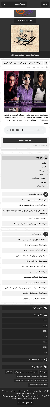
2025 (45, 326)
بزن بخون (16, 391)
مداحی (43, 182)
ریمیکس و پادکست (39, 178)
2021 (45, 347)
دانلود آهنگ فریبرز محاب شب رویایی (33, 266)
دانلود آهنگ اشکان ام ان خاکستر (35, 293)
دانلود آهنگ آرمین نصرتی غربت (35, 250)
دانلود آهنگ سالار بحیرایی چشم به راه (33, 205)
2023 (45, 336)
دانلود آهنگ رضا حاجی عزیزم (36, 261)
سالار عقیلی (28, 381)
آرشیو (44, 163)
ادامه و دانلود (23, 140)
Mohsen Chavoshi (41, 381)
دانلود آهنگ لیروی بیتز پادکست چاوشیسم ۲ (30, 224)
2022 (45, 342)
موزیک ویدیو (41, 186)
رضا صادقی (9, 372)
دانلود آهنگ (43, 372)
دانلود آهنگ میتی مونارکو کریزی (35, 245)
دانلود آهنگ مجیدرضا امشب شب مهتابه (32, 239)
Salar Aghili (19, 381)
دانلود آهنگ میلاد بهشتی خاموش (35, 298)
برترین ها (42, 171)
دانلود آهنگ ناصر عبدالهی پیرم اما (34, 200)
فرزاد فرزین (32, 146)
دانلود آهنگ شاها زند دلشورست (35, 277)
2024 (45, 331)
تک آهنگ (30, 67)
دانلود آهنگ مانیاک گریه (38, 218)
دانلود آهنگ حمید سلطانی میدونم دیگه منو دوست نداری (26, 288)
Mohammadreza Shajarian (38, 385)
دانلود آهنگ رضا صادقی (39, 376)
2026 (45, 320)
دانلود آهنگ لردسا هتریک (37, 272)
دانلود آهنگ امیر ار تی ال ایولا (36, 282)
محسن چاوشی (19, 372)
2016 (45, 353)
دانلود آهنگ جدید (31, 372)
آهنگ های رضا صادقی (23, 376)
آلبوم (44, 167)
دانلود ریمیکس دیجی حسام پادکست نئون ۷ (30, 256)
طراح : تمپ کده (23, 402)
